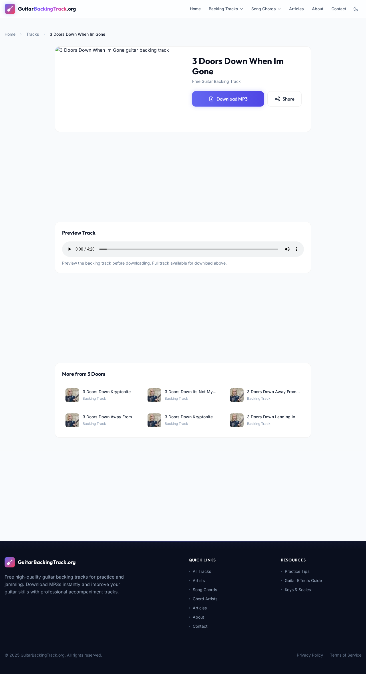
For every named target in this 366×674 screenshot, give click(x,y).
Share (289, 99)
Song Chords (263, 8)
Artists (199, 580)
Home (195, 8)
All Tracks (202, 571)
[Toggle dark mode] (356, 9)
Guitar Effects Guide (303, 580)
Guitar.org (47, 8)
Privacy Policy (310, 655)
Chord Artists (205, 598)
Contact (338, 8)
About (317, 8)
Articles (296, 8)
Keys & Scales (298, 589)
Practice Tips (297, 571)
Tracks (32, 34)
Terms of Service (345, 655)
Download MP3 (232, 99)
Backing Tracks (223, 8)
